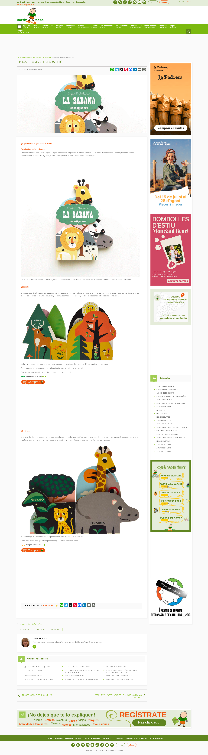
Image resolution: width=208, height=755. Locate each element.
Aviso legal (58, 738)
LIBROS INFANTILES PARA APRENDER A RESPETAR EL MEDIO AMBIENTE (82, 671)
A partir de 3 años (163, 444)
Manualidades (121, 26)
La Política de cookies (92, 738)
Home (50, 738)
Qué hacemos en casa (23, 58)
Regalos (23, 31)
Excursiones (47, 26)
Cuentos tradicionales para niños (170, 403)
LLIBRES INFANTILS (25, 629)
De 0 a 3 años (47, 58)
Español (188, 2)
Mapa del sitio (108, 738)
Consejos (163, 26)
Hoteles (135, 26)
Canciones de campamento (167, 389)
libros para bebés (55, 629)
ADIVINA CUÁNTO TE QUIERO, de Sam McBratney (82, 679)
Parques (59, 26)
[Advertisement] (147, 15)
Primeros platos (163, 417)
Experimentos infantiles (166, 431)
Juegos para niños (164, 424)
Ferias (94, 26)
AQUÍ (44, 376)
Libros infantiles (36, 58)
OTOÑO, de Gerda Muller (74, 676)
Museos (83, 26)
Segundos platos (163, 420)
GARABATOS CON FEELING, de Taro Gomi (38, 679)
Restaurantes (150, 26)
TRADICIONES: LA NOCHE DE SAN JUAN (119, 679)
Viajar (172, 26)
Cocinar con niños (163, 407)
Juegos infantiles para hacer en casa (171, 427)
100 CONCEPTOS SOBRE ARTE (116, 667)
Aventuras (70, 26)
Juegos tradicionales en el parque (170, 437)
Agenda (26, 26)
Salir (36, 26)
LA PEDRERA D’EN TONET (33, 676)
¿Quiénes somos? (156, 738)
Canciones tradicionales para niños (171, 396)
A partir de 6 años (163, 448)
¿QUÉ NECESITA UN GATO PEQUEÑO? (36, 667)
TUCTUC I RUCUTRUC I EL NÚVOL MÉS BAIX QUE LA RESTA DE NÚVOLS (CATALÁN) (122, 671)
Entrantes (161, 410)
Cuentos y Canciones (165, 386)
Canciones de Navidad (165, 393)
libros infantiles (40, 629)
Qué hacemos (106, 26)
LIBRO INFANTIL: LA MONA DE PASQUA (78, 667)
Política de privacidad (73, 738)
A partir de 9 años (163, 451)
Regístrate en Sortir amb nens (136, 738)
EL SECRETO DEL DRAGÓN (33, 670)
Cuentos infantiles (164, 400)
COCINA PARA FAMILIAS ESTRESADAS (118, 676)
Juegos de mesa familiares (167, 434)
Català (181, 2)
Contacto (119, 738)
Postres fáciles (163, 413)
